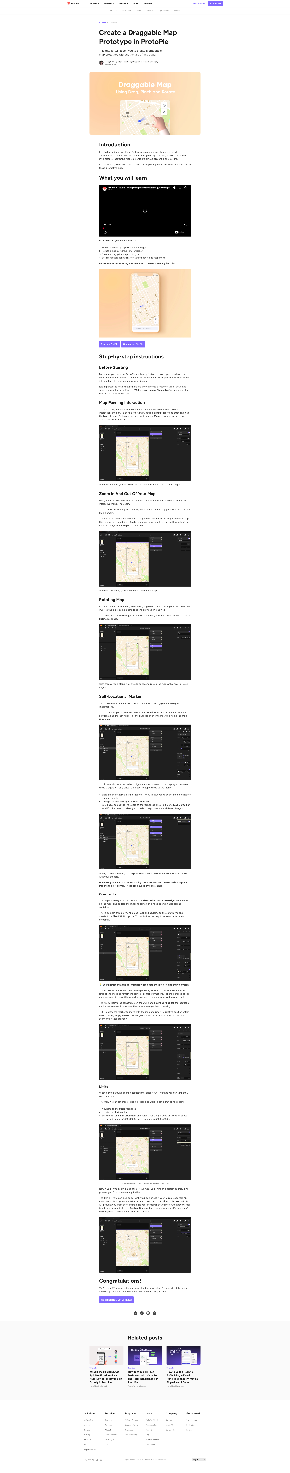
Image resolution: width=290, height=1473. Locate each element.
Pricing (189, 1430)
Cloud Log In (109, 1440)
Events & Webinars (153, 1440)
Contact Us (170, 1430)
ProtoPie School (152, 1420)
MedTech (87, 1440)
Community (129, 1430)
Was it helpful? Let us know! (116, 1299)
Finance (87, 1430)
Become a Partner (132, 1425)
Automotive (88, 1420)
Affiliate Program (131, 1420)
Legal (127, 1460)
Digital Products (90, 1450)
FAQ (106, 1445)
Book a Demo (191, 1425)
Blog (147, 1435)
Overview (108, 1420)
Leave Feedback (111, 1435)
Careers (169, 1420)
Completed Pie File (133, 344)
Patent (132, 1460)
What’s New (109, 1430)
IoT (85, 1445)
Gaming (87, 1435)
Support (149, 1430)
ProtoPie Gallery (131, 1435)
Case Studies (150, 1445)
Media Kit (169, 1425)
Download (108, 1425)
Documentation (152, 1425)
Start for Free (191, 1420)
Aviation (87, 1425)
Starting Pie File (109, 344)
